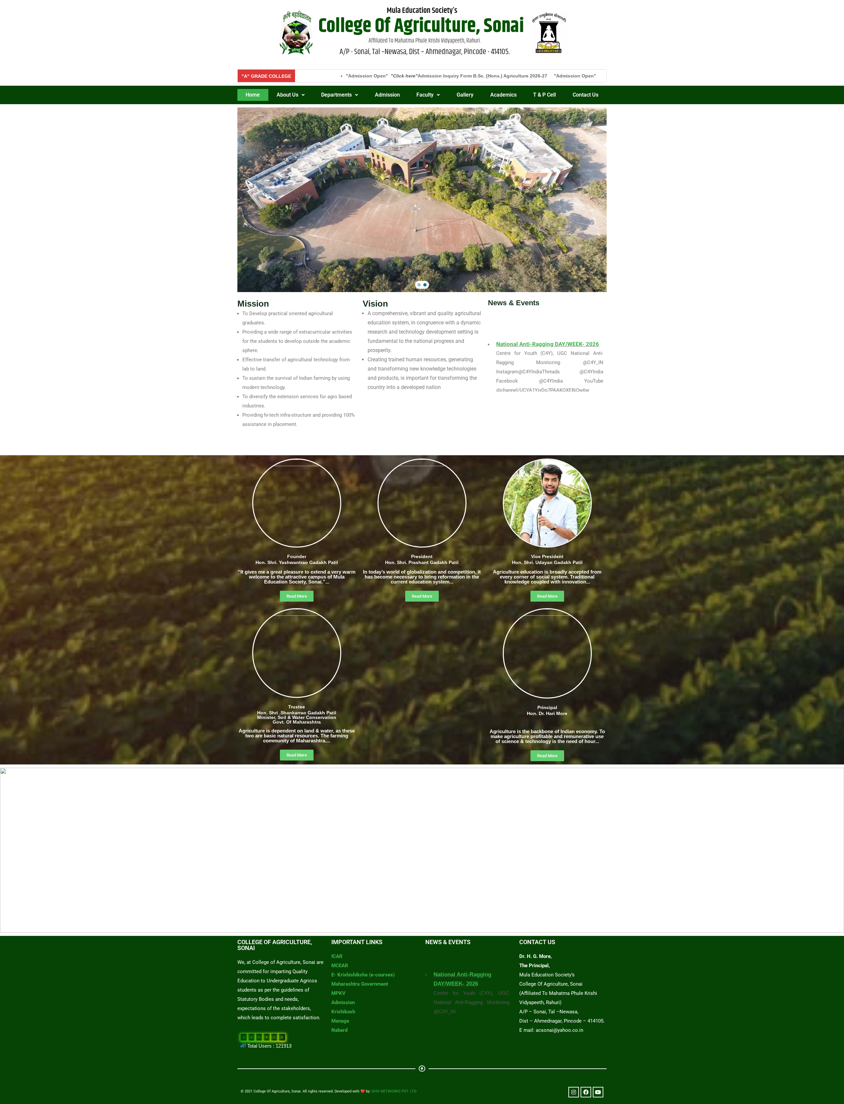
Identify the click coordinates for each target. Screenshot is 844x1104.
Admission (387, 95)
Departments (336, 95)
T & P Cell (544, 95)
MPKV (338, 993)
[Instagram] (573, 1092)
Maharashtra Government (359, 984)
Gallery (465, 95)
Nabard (339, 1030)
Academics (503, 95)
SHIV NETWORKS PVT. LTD (394, 1091)
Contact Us (585, 95)
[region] (422, 199)
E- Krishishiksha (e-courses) (363, 975)
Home (253, 95)
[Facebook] (586, 1092)
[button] (290, 95)
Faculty (425, 95)
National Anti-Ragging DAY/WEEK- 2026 (547, 378)
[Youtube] (598, 1092)
